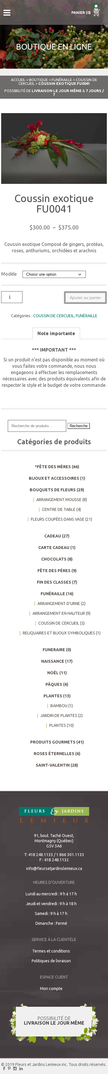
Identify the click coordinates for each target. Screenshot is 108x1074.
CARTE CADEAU (53, 547)
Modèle (9, 274)
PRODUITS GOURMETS (52, 742)
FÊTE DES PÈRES (54, 570)
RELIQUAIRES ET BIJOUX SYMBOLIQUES (59, 633)
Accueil (18, 80)
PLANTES (52, 696)
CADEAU (52, 536)
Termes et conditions (51, 951)
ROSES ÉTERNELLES (54, 753)
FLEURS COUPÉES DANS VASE (57, 519)
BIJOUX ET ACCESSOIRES (54, 478)
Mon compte (51, 988)
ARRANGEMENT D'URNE (58, 603)
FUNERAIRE (54, 649)
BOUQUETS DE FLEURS (53, 489)
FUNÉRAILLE (62, 80)
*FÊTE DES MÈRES (53, 466)
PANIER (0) (81, 12)
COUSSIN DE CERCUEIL (53, 315)
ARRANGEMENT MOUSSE (59, 499)
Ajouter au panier (85, 297)
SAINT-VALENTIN (53, 765)
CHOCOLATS (54, 559)
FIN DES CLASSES (54, 582)
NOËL (52, 672)
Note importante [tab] (56, 333)
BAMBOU (58, 705)
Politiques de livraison (51, 961)
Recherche (79, 426)
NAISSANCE (52, 661)
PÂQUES (54, 684)
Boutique (38, 80)
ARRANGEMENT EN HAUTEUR (59, 613)
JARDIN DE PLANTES (58, 715)
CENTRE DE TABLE (58, 509)
